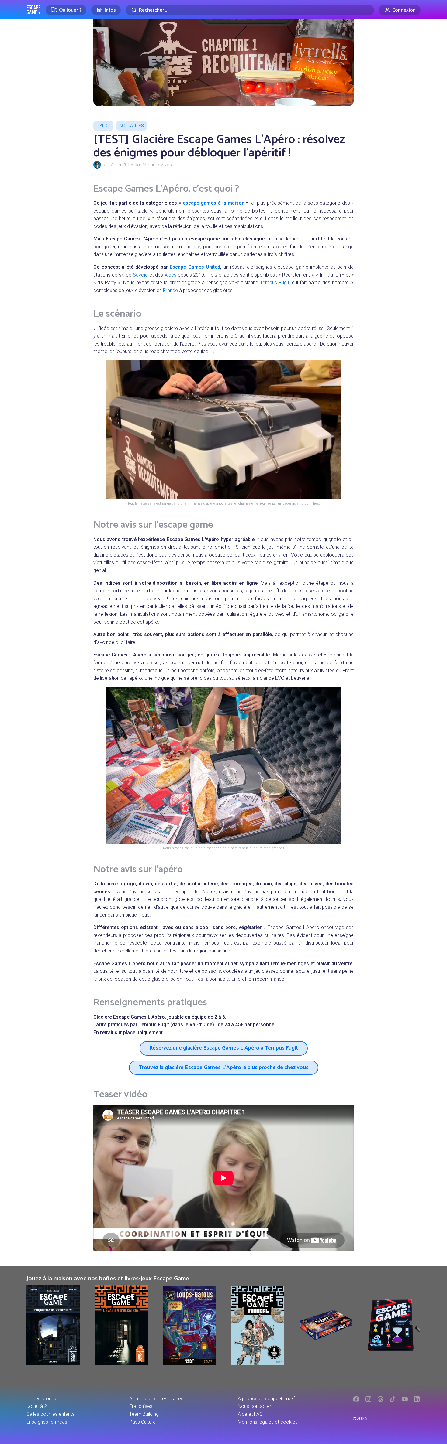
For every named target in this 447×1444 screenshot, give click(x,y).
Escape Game (33, 10)
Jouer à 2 (36, 1406)
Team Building (144, 1414)
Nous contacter (254, 1406)
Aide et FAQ (250, 1414)
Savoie (140, 275)
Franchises (140, 1406)
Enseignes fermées (46, 1422)
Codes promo (41, 1398)
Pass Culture (142, 1422)
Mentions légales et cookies (268, 1422)
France (170, 290)
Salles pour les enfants (50, 1414)
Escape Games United (195, 267)
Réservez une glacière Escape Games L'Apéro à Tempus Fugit (223, 1048)
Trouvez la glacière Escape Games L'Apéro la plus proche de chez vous (224, 1067)
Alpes (170, 275)
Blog (104, 125)
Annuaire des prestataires (156, 1398)
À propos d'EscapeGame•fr (267, 1398)
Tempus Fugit (274, 282)
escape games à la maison (213, 203)
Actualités (131, 125)
